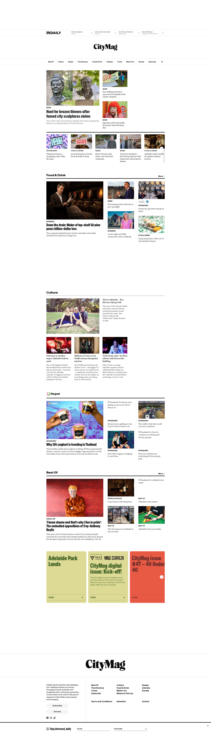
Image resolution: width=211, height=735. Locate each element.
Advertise (121, 701)
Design (70, 62)
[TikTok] (54, 718)
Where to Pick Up (125, 693)
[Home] (58, 32)
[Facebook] (47, 718)
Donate (141, 62)
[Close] (208, 726)
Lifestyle (109, 62)
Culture (61, 62)
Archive (145, 701)
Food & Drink (97, 62)
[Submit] (145, 729)
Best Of (51, 62)
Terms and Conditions (101, 701)
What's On (130, 62)
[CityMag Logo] (105, 47)
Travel (119, 62)
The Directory (83, 62)
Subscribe (152, 62)
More (160, 176)
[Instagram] (51, 718)
